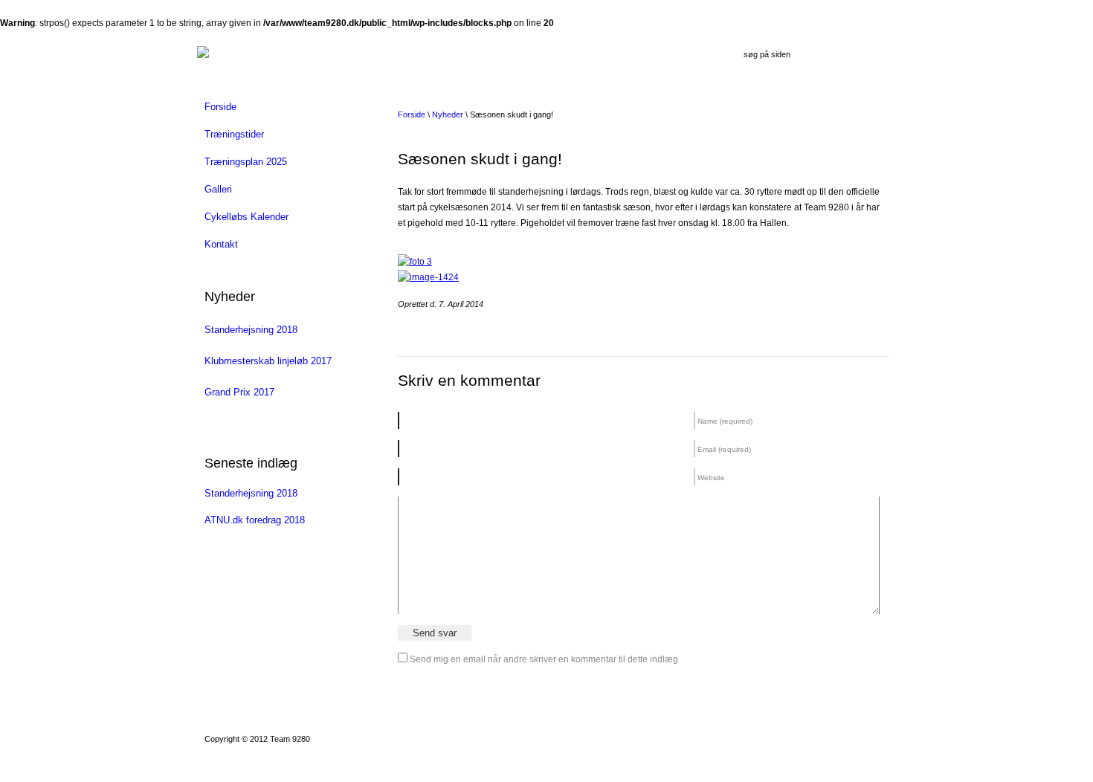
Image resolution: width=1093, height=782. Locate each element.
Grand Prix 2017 (239, 392)
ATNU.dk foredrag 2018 (254, 520)
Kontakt (221, 244)
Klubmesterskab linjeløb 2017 (268, 360)
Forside (220, 106)
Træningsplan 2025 (245, 161)
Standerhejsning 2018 (250, 329)
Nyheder (447, 114)
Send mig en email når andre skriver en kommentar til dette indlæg (544, 659)
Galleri (218, 189)
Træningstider (234, 134)
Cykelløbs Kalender (246, 216)
